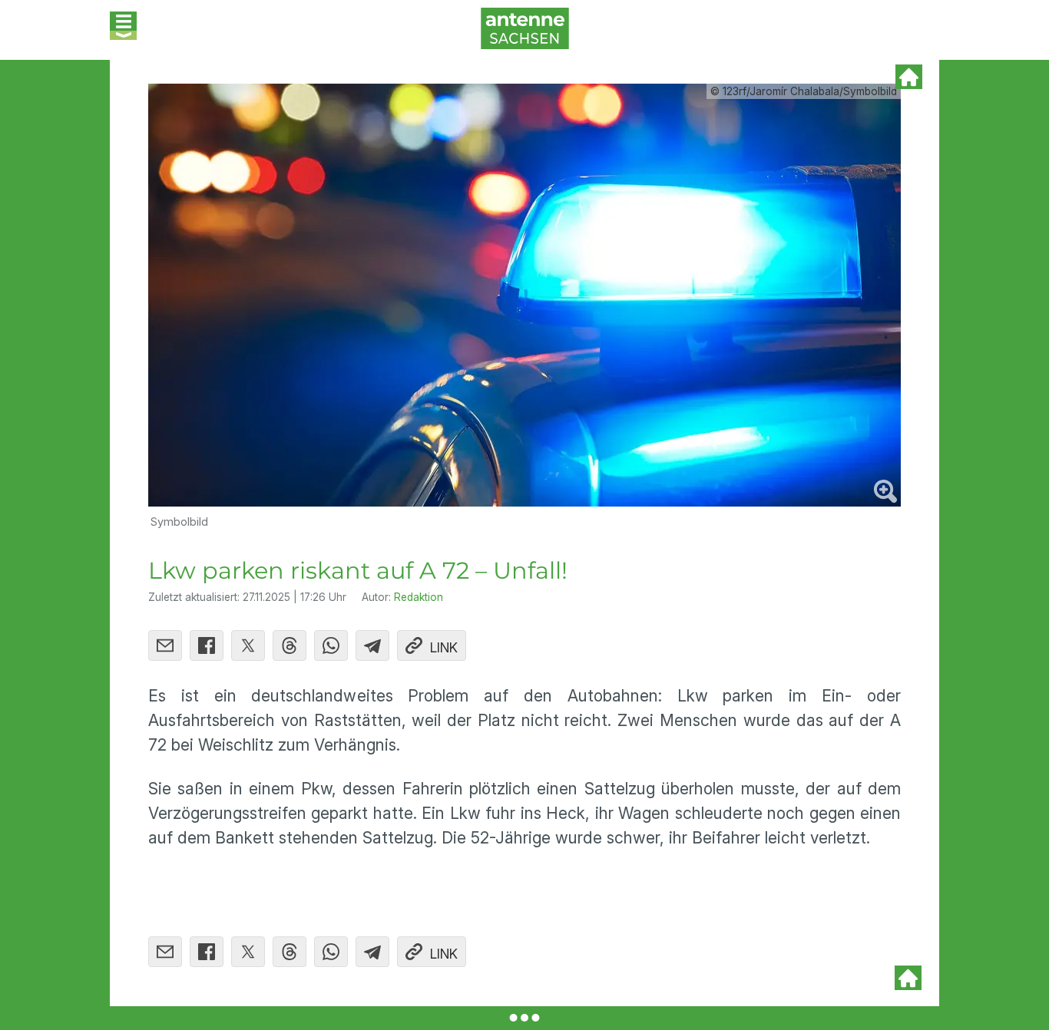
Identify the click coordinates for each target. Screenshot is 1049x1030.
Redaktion (418, 597)
